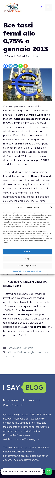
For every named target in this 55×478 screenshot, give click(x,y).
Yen (12, 356)
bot (14, 352)
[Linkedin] (15, 66)
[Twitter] (10, 66)
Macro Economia (23, 347)
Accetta (27, 251)
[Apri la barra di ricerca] (41, 7)
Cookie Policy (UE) (13, 405)
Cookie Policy (17, 271)
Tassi (6, 356)
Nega (27, 258)
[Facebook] (5, 66)
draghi (30, 352)
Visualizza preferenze (27, 265)
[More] (25, 66)
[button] (51, 207)
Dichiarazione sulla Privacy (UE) (21, 399)
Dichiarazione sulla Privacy (32, 271)
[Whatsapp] (20, 66)
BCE (9, 352)
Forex (10, 347)
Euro (38, 352)
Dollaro (21, 352)
